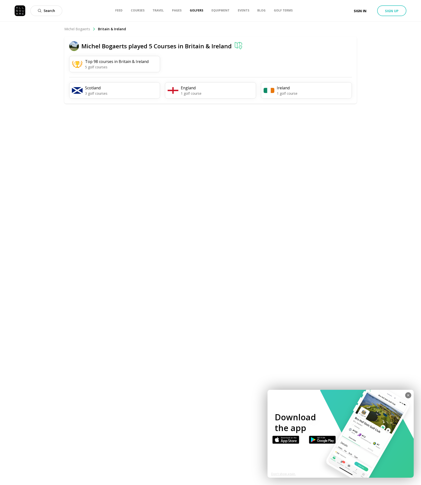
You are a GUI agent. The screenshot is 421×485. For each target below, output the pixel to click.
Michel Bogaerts (77, 29)
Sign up (392, 11)
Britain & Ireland (208, 46)
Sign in (360, 11)
